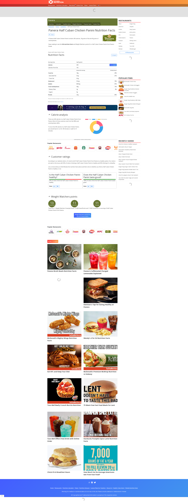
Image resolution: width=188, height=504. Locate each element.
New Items (72, 5)
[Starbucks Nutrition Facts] (83, 148)
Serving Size (51, 62)
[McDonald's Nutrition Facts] (51, 148)
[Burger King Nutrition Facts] (75, 148)
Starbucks (132, 43)
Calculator (58, 24)
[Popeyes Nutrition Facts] (116, 232)
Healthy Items (67, 24)
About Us (109, 488)
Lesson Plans (92, 5)
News (85, 5)
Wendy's (121, 49)
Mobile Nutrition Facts (131, 488)
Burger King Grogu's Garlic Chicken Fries (128, 166)
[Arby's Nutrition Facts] (67, 232)
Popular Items (88, 24)
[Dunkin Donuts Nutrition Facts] (91, 148)
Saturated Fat (52, 76)
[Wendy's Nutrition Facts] (59, 148)
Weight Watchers (77, 24)
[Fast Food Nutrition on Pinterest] (91, 483)
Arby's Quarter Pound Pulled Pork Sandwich (129, 164)
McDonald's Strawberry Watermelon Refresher (127, 150)
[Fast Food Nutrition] (56, 2)
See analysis (113, 65)
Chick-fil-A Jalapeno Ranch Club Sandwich (128, 175)
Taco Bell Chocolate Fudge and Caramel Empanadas (128, 178)
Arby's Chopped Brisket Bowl (125, 154)
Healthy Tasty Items (118, 488)
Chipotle (132, 26)
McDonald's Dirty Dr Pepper (125, 147)
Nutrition (51, 24)
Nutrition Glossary (84, 488)
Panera (62, 101)
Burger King (132, 24)
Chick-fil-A (121, 26)
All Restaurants (129, 52)
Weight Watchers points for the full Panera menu (82, 215)
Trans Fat (51, 78)
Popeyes (121, 40)
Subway (120, 46)
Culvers (120, 29)
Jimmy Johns (132, 32)
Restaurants (51, 5)
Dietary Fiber (52, 89)
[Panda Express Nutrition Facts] (99, 148)
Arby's (120, 24)
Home (52, 488)
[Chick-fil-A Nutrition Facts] (67, 148)
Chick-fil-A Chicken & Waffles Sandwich (128, 144)
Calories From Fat (53, 67)
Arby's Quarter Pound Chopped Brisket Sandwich (128, 160)
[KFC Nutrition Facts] (99, 232)
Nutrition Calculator (61, 5)
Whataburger (133, 49)
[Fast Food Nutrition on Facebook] (88, 483)
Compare (114, 55)
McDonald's (132, 35)
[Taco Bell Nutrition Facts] (51, 232)
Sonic (120, 43)
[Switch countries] (99, 5)
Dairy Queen (133, 29)
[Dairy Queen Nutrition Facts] (108, 148)
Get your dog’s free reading (98, 107)
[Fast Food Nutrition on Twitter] (94, 483)
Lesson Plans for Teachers (98, 488)
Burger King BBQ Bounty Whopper (127, 172)
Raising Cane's (133, 40)
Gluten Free (79, 5)
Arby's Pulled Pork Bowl (124, 157)
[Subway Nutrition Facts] (59, 232)
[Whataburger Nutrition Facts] (116, 148)
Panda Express (122, 37)
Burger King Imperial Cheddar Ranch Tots (128, 169)
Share (52, 34)
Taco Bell (132, 46)
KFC (120, 35)
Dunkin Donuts (122, 32)
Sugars (51, 92)
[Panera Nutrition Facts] (108, 232)
